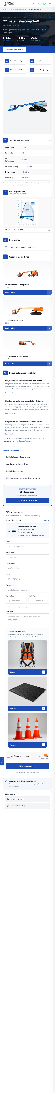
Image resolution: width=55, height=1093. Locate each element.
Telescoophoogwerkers (16, 10)
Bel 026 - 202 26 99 (29, 500)
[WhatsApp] (44, 3)
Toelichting (10, 611)
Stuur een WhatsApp (17, 805)
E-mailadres (11, 563)
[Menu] (49, 3)
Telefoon (9, 574)
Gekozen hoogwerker (13, 520)
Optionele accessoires (16, 631)
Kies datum (16, 600)
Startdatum (10, 596)
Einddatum (33, 596)
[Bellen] (39, 3)
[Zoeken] (34, 3)
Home (5, 10)
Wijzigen (46, 520)
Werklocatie (10, 585)
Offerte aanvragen (26, 766)
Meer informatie (24, 535)
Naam (8, 541)
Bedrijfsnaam (10, 552)
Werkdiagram (39, 535)
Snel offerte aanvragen (13, 49)
